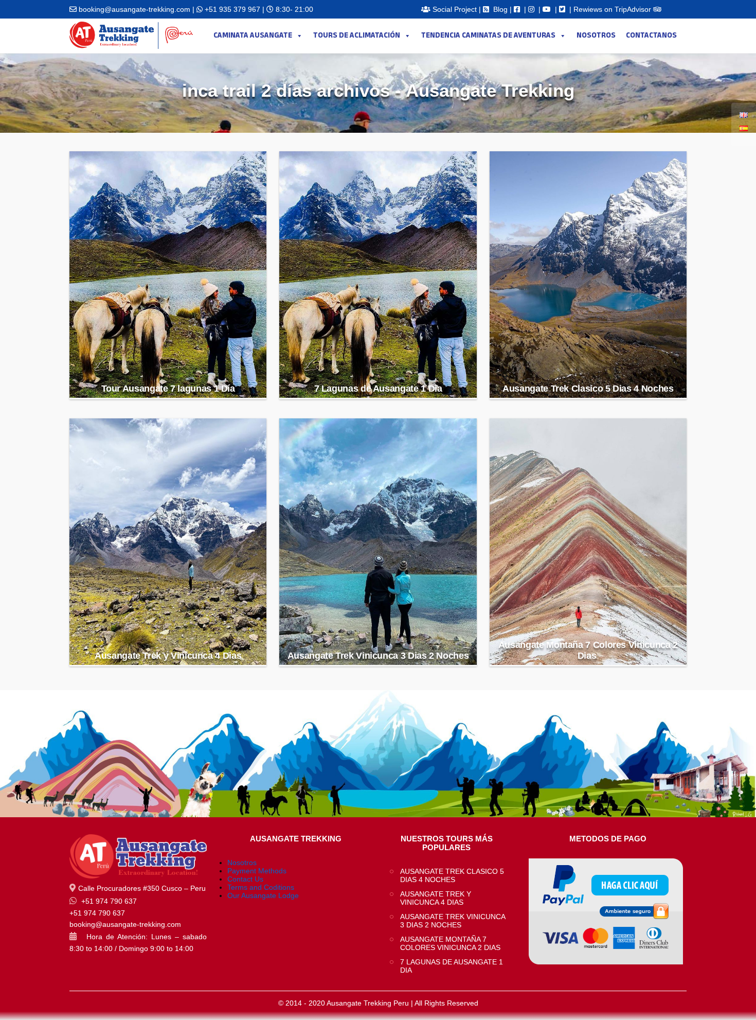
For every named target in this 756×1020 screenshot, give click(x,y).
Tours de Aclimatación (356, 36)
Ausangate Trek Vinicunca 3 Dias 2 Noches (378, 655)
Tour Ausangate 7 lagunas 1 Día (168, 388)
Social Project (455, 9)
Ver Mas (169, 362)
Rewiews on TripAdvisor (613, 9)
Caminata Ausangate (252, 36)
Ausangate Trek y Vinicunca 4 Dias (168, 655)
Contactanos (651, 36)
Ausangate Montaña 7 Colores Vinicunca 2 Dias (588, 650)
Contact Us (245, 879)
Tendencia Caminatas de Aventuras (488, 36)
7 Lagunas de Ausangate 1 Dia (378, 388)
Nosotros (596, 36)
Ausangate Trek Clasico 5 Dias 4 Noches (587, 388)
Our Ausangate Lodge (263, 895)
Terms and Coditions (260, 887)
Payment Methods (256, 871)
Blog (500, 9)
